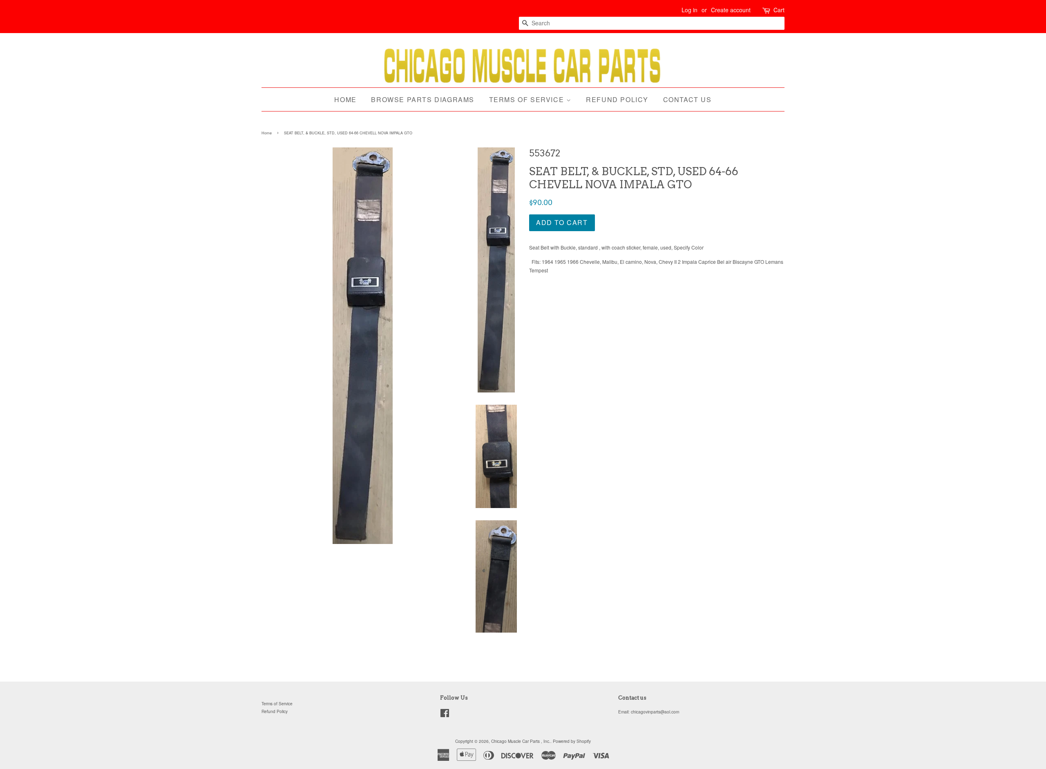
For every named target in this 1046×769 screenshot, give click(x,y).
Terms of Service (527, 99)
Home (345, 99)
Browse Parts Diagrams (422, 99)
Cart (778, 10)
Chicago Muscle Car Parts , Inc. (520, 741)
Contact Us (687, 99)
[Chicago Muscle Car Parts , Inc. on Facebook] (444, 715)
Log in (689, 10)
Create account (731, 10)
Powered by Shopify (572, 741)
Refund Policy (617, 99)
